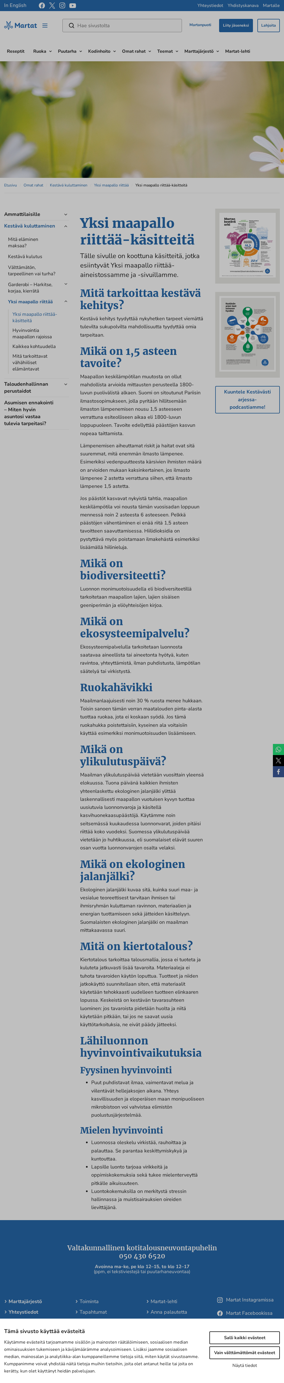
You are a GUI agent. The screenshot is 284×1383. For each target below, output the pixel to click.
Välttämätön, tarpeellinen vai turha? (31, 270)
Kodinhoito (99, 51)
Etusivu (10, 185)
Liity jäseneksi (236, 25)
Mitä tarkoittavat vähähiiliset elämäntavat (29, 362)
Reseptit (15, 51)
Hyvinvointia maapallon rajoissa (32, 333)
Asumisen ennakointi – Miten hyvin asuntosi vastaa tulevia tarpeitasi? (29, 413)
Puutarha (67, 51)
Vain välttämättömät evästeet (244, 1353)
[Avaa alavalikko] (50, 50)
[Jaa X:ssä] (278, 760)
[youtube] (72, 5)
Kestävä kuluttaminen (68, 185)
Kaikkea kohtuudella (34, 346)
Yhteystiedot (210, 5)
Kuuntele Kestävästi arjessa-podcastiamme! (247, 399)
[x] (52, 5)
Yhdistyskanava (243, 5)
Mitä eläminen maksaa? (23, 242)
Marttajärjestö (199, 51)
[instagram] (62, 5)
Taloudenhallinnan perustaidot (26, 387)
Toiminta (89, 1301)
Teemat (165, 51)
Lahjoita (268, 25)
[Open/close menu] (45, 25)
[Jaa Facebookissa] (278, 771)
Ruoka (39, 51)
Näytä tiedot (244, 1365)
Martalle (271, 5)
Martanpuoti (200, 24)
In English (15, 5)
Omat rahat (134, 51)
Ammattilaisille (22, 214)
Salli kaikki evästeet (244, 1338)
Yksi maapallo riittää (111, 185)
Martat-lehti (237, 51)
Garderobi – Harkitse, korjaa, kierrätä (30, 287)
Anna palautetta (169, 1312)
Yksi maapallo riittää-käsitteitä (34, 317)
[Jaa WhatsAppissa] (278, 749)
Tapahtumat (93, 1312)
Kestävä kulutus (25, 256)
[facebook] (42, 5)
